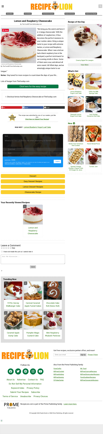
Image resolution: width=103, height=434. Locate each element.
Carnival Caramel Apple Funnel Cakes (33, 304)
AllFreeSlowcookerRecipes (89, 374)
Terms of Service (10, 396)
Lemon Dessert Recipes (33, 187)
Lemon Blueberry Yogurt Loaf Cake (37, 127)
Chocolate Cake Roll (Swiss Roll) (52, 304)
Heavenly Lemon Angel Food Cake (75, 115)
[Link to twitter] (18, 371)
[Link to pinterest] (26, 371)
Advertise (21, 379)
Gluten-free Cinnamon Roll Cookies (76, 144)
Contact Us (33, 379)
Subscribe (35, 392)
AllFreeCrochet (59, 371)
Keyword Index (17, 388)
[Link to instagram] (33, 371)
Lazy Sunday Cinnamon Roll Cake (93, 115)
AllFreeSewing (59, 377)
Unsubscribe (25, 396)
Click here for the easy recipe (33, 86)
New (70, 123)
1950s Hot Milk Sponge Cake (93, 92)
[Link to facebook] (11, 371)
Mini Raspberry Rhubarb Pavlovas (52, 334)
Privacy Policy (33, 388)
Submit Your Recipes (19, 392)
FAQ (42, 379)
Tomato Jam (93, 166)
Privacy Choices (40, 396)
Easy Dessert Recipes (33, 181)
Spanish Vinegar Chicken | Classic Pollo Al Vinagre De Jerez (76, 168)
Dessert (33, 176)
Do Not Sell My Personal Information (25, 384)
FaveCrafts (57, 369)
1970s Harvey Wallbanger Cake (13, 304)
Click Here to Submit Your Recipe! (37, 119)
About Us (11, 379)
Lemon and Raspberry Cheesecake (33, 231)
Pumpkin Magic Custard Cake (32, 334)
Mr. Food (83, 369)
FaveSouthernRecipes (88, 377)
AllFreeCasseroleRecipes (89, 380)
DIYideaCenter (59, 380)
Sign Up (83, 355)
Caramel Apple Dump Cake (13, 334)
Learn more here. (70, 404)
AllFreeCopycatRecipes (88, 371)
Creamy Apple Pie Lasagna (84, 60)
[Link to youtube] (40, 371)
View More (84, 65)
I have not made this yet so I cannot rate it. (18, 252)
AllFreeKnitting (59, 374)
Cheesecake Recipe (33, 192)
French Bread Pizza (93, 144)
